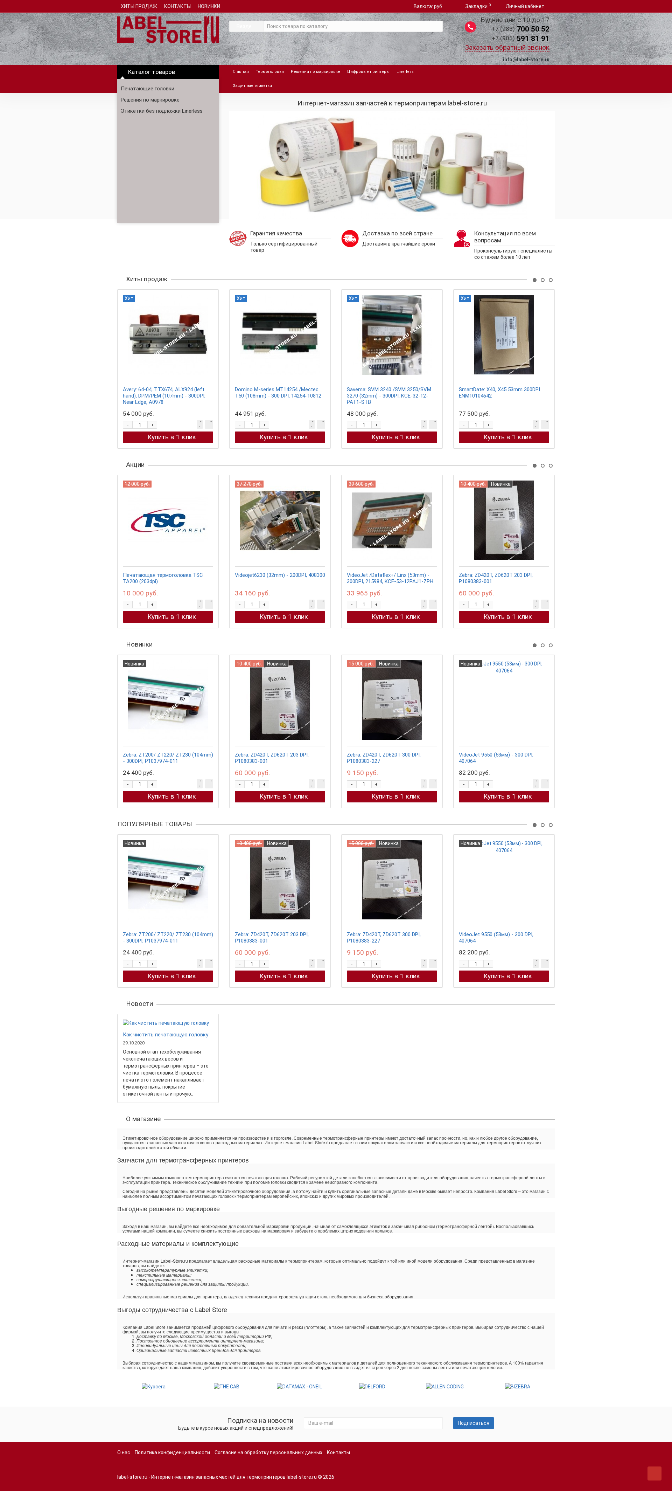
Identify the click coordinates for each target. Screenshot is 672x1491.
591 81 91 (521, 38)
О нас (123, 1452)
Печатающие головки (147, 88)
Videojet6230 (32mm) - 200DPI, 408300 (280, 575)
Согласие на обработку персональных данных (268, 1452)
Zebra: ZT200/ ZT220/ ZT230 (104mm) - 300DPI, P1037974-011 (168, 758)
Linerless (405, 71)
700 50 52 (521, 29)
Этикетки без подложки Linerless (162, 111)
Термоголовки (270, 71)
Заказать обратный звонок (507, 47)
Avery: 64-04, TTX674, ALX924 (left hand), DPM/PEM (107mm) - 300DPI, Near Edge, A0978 (164, 395)
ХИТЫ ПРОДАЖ (139, 6)
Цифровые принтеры (368, 71)
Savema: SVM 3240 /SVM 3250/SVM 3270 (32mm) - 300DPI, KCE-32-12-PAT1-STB (389, 395)
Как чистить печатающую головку (165, 1034)
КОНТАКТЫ (177, 6)
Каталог (151, 71)
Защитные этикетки (252, 85)
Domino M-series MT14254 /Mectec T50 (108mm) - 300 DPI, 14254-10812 (278, 392)
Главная (241, 71)
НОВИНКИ (209, 6)
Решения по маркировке (150, 100)
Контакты (338, 1452)
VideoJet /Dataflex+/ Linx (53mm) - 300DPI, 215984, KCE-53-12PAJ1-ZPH (390, 578)
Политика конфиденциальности (172, 1452)
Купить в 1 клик (171, 437)
